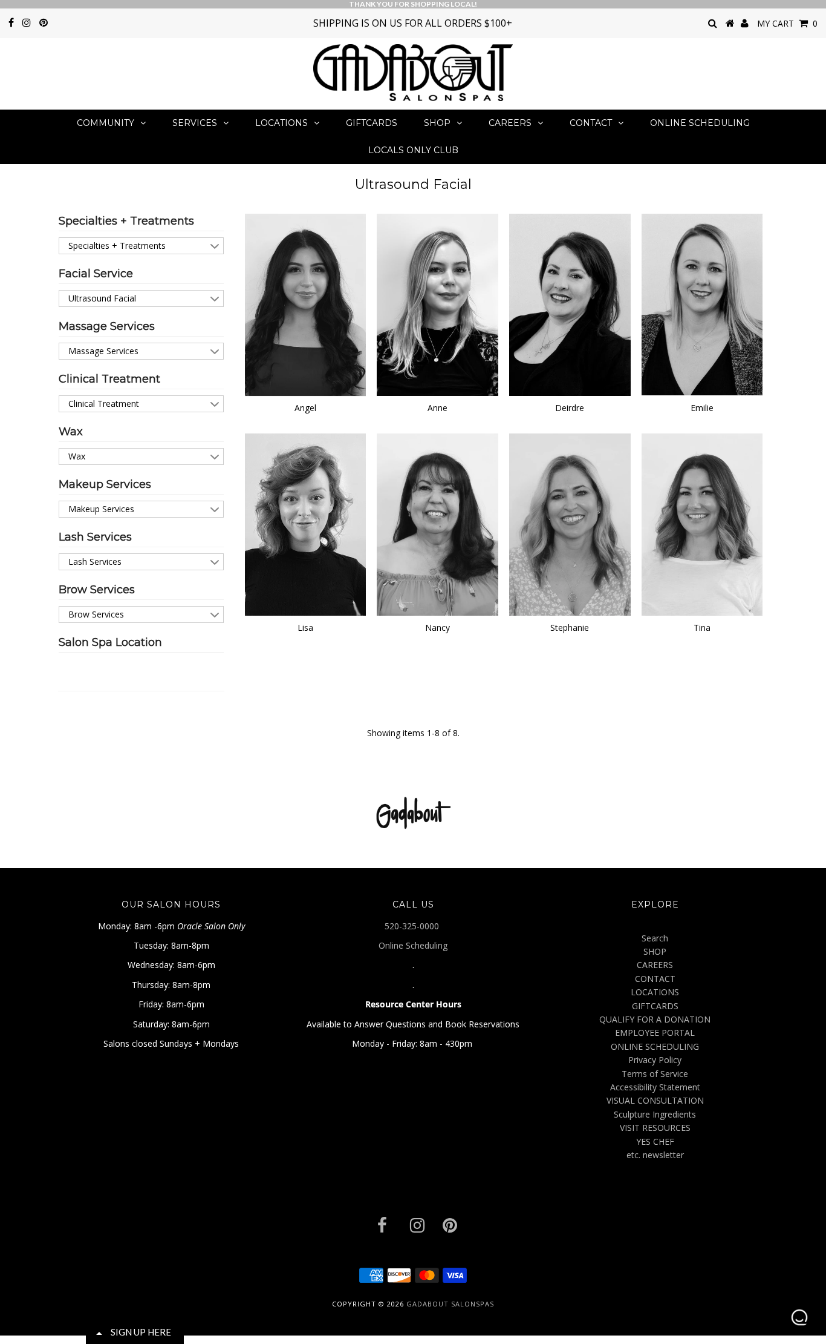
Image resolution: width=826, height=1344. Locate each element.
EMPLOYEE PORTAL (655, 1032)
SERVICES (194, 122)
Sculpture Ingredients (655, 1114)
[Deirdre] (570, 305)
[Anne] (437, 305)
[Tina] (702, 524)
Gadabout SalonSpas (450, 1303)
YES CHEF (655, 1141)
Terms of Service (655, 1073)
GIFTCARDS (371, 122)
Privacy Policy (654, 1060)
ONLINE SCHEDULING (700, 122)
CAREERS (510, 122)
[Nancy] (437, 524)
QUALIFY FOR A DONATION (655, 1019)
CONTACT (591, 122)
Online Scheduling (413, 945)
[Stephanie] (570, 524)
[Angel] (305, 305)
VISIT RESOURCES (655, 1127)
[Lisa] (305, 524)
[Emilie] (702, 304)
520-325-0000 (413, 926)
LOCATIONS (281, 122)
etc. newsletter (655, 1155)
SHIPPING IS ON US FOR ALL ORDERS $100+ (412, 23)
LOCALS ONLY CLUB (413, 150)
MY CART (787, 23)
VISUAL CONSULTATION (655, 1100)
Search (655, 938)
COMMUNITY (105, 122)
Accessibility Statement (655, 1087)
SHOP (437, 122)
